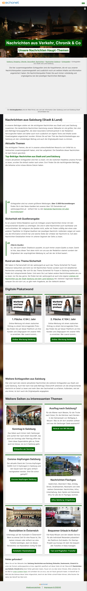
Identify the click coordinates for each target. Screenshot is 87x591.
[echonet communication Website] (43, 585)
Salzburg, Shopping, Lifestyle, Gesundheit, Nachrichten (25, 62)
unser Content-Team (20, 571)
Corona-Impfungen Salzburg (23, 479)
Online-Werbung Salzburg (23, 339)
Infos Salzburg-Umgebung (63, 500)
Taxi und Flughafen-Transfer (63, 551)
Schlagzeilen (66, 62)
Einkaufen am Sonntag (24, 449)
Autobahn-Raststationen (24, 551)
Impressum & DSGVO (52, 587)
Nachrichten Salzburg (53, 62)
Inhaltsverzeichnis (33, 587)
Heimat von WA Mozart (63, 428)
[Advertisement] (43, 92)
